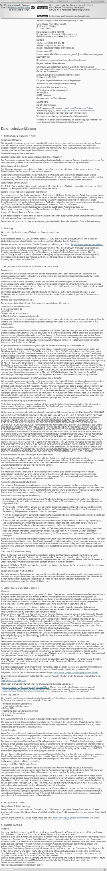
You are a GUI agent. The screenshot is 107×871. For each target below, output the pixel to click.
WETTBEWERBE (98, 1)
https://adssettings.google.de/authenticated (23, 689)
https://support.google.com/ (13, 680)
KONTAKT (41, 1)
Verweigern (42, 7)
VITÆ (51, 1)
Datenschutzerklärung (19, 7)
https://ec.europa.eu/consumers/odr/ (78, 110)
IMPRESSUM (7, 869)
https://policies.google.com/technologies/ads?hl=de (27, 691)
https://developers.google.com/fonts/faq (71, 817)
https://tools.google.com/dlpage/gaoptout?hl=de (76, 672)
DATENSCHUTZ (20, 15)
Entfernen (42, 16)
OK (32, 7)
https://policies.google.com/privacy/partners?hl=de (26, 687)
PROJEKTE (78, 1)
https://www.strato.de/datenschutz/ (87, 244)
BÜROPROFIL (62, 1)
